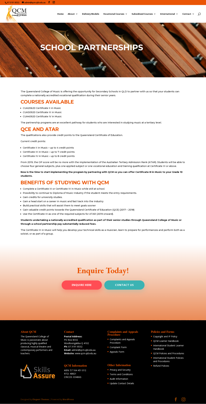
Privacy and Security (120, 369)
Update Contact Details (122, 383)
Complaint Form (118, 347)
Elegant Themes (41, 399)
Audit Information (119, 378)
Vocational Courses (113, 14)
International (167, 14)
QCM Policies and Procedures (168, 353)
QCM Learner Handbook (166, 340)
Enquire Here (82, 285)
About (71, 14)
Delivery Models (90, 14)
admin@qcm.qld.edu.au (84, 349)
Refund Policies (161, 365)
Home (60, 14)
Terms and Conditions (121, 374)
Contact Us (124, 285)
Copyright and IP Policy (165, 336)
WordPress (68, 399)
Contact (186, 14)
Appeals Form (117, 351)
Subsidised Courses (142, 14)
